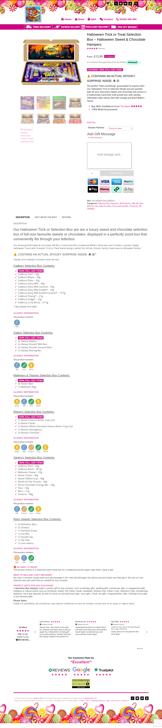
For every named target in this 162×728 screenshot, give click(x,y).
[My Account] (130, 3)
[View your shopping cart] (109, 3)
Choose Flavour (96, 127)
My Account (115, 700)
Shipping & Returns (98, 700)
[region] (91, 632)
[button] (117, 50)
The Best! (125, 106)
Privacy (81, 700)
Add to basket (117, 173)
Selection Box (38, 698)
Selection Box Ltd (90, 698)
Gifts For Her (92, 206)
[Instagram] (121, 3)
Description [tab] (23, 217)
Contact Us (125, 700)
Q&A (108, 700)
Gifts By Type (137, 203)
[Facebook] (116, 3)
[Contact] (125, 3)
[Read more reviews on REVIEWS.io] (23, 640)
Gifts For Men (105, 206)
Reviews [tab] (66, 217)
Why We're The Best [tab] (46, 217)
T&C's (88, 700)
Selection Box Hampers (108, 203)
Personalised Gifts (120, 206)
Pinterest (134, 206)
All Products (125, 203)
